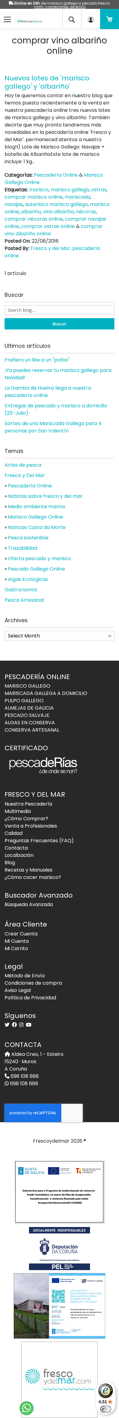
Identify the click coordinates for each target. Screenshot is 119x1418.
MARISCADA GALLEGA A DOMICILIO (46, 693)
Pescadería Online (56, 174)
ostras (98, 189)
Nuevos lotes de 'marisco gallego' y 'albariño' (47, 82)
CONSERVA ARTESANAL (32, 729)
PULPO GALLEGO (24, 700)
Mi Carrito (16, 948)
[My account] (90, 19)
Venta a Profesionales (31, 825)
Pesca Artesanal (24, 600)
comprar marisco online (34, 196)
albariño (31, 211)
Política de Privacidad (30, 997)
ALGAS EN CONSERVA (30, 722)
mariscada (77, 196)
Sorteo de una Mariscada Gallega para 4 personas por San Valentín (53, 427)
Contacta (16, 847)
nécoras (86, 211)
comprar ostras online (48, 226)
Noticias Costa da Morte (37, 527)
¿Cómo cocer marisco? (33, 877)
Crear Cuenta (21, 933)
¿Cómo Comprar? (26, 818)
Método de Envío (25, 975)
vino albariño (58, 211)
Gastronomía (21, 589)
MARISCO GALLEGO (27, 685)
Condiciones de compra (33, 982)
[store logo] (27, 17)
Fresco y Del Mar (25, 475)
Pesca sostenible (28, 537)
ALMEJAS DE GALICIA (29, 707)
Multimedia (18, 811)
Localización (19, 855)
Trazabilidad (22, 548)
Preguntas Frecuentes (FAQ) (39, 840)
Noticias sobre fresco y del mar (45, 496)
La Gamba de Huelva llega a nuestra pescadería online (48, 391)
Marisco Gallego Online (35, 516)
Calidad (14, 833)
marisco (39, 189)
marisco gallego (70, 189)
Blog (10, 862)
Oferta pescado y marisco (39, 558)
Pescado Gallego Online (36, 568)
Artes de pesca (23, 464)
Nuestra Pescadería (28, 803)
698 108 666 (24, 1076)
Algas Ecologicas (28, 579)
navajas (14, 204)
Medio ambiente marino (36, 506)
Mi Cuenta (17, 941)
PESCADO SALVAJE (27, 715)
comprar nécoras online (34, 218)
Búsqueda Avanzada (29, 904)
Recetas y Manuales (28, 869)
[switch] (105, 1409)
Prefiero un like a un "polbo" (37, 359)
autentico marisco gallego (56, 204)
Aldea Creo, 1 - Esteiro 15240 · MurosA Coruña (34, 1061)
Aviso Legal (18, 990)
